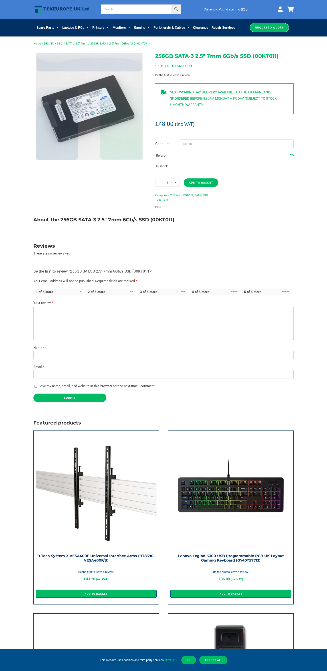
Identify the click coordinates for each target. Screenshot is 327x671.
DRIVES (188, 195)
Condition (162, 144)
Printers (98, 28)
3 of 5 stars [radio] (148, 292)
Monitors (119, 28)
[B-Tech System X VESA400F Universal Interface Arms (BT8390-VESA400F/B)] (96, 436)
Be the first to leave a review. (173, 75)
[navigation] (225, 9)
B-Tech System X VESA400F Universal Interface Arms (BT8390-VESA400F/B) (96, 558)
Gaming (139, 28)
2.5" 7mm (176, 195)
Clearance (200, 28)
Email (38, 367)
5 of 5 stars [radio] (252, 292)
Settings (170, 660)
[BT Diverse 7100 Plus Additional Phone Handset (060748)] (230, 619)
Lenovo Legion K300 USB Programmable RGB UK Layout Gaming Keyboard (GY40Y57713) (231, 558)
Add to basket (201, 182)
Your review (43, 303)
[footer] (62, 6)
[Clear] (292, 156)
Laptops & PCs (73, 28)
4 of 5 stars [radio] (200, 292)
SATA (197, 195)
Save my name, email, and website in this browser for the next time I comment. (97, 386)
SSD (205, 195)
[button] (269, 27)
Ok (188, 660)
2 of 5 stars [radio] (96, 292)
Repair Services (223, 28)
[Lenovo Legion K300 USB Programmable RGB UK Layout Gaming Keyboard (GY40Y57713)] (230, 436)
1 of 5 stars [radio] (44, 292)
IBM (165, 199)
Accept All (213, 660)
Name (38, 348)
